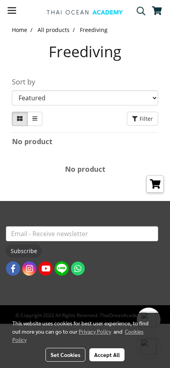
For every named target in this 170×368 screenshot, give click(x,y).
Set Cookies (65, 354)
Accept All (107, 354)
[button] (138, 11)
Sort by (26, 81)
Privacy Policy (95, 331)
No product (32, 141)
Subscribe (24, 251)
